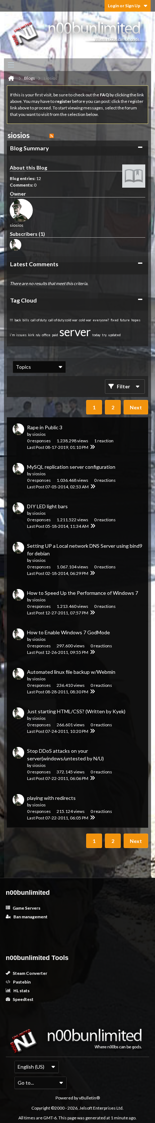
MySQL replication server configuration (71, 467)
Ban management (30, 916)
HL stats (21, 990)
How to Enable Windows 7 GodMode (68, 632)
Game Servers (26, 908)
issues (21, 335)
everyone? (101, 320)
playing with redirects (51, 798)
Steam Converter (29, 973)
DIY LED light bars (47, 506)
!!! (11, 320)
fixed (115, 320)
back (17, 320)
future (125, 320)
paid (55, 335)
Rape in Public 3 (44, 427)
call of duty (39, 320)
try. (104, 335)
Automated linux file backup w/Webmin (71, 672)
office (46, 335)
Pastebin (21, 982)
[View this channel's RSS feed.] (51, 135)
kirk (31, 335)
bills (25, 320)
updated (114, 335)
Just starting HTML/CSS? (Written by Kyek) (76, 711)
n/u (38, 335)
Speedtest (23, 999)
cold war (85, 320)
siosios (39, 434)
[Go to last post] (93, 447)
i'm (12, 335)
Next (136, 407)
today (96, 335)
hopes (136, 320)
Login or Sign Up (124, 5)
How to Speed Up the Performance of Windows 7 (82, 593)
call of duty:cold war (63, 320)
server (75, 332)
